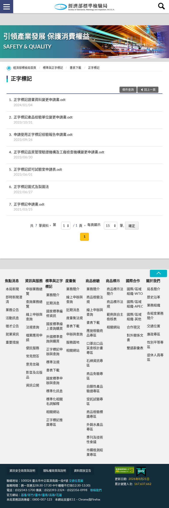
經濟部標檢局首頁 (24, 67)
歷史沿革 (153, 297)
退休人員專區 (155, 357)
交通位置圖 (76, 480)
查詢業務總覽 (34, 304)
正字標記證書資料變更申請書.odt (37, 102)
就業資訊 (12, 334)
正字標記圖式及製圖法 (29, 189)
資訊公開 (32, 385)
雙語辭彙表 (135, 348)
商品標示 (113, 281)
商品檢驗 (93, 281)
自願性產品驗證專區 (94, 389)
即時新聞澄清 (14, 300)
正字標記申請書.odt (26, 207)
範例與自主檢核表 (115, 317)
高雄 (52, 495)
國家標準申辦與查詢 (54, 381)
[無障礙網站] (124, 470)
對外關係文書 (135, 338)
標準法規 (52, 362)
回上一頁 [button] (150, 89)
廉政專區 (153, 334)
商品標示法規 (115, 304)
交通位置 (153, 326)
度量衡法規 (74, 318)
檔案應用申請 (34, 338)
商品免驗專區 (94, 376)
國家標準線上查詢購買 (54, 326)
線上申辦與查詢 (34, 317)
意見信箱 (32, 364)
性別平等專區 (155, 345)
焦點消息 (12, 281)
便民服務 (32, 348)
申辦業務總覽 (34, 291)
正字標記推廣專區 (54, 422)
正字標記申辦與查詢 (54, 352)
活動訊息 (12, 318)
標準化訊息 (54, 391)
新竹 (31, 495)
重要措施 (12, 342)
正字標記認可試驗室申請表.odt (35, 172)
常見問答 (32, 356)
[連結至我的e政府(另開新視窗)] (141, 472)
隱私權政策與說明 (54, 470)
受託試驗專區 (94, 402)
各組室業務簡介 (155, 316)
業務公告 (12, 310)
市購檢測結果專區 (94, 452)
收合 (158, 273)
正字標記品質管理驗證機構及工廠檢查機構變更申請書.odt (56, 154)
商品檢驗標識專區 (94, 414)
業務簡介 (52, 295)
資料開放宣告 (82, 470)
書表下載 (75, 67)
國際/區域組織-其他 (134, 317)
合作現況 (133, 327)
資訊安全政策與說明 (22, 470)
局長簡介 (153, 289)
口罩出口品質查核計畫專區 (94, 348)
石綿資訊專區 (94, 363)
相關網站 (52, 412)
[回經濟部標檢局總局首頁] (84, 6)
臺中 (38, 495)
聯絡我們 (96, 490)
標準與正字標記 (53, 67)
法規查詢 (32, 327)
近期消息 (52, 303)
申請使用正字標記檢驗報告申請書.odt (41, 137)
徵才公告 (12, 326)
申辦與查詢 (74, 334)
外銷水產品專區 (94, 427)
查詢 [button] (162, 6)
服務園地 (72, 342)
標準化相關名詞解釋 (54, 402)
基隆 (24, 495)
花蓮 (59, 495)
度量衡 (70, 281)
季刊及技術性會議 (94, 440)
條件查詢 (128, 89)
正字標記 (93, 67)
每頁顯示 (94, 225)
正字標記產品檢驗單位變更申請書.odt (41, 120)
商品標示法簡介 (115, 291)
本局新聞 (12, 289)
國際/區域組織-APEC (135, 304)
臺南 (45, 495)
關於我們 (153, 281)
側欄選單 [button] (6, 6)
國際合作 (133, 281)
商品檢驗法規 (94, 300)
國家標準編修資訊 (54, 314)
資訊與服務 (34, 281)
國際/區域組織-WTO (135, 291)
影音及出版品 (34, 375)
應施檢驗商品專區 (94, 333)
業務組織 (153, 305)
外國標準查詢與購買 (54, 339)
